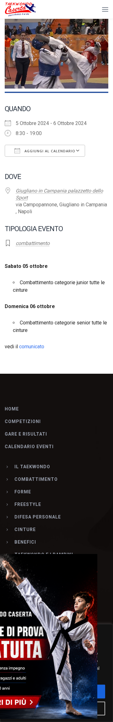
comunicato (31, 347)
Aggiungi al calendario (49, 151)
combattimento (33, 243)
